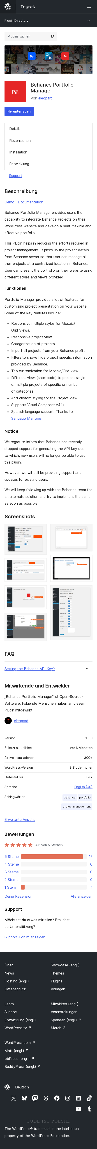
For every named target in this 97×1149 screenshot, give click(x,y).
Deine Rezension (18, 896)
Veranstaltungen (64, 1012)
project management (77, 806)
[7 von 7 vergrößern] (86, 591)
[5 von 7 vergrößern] (86, 530)
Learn (9, 1004)
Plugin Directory (16, 20)
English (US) (83, 787)
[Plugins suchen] (52, 36)
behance (70, 797)
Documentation (30, 202)
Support (15, 175)
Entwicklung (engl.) (20, 1020)
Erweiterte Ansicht (20, 819)
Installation (18, 152)
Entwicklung (19, 164)
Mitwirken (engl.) (65, 1004)
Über (9, 965)
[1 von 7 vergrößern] (40, 530)
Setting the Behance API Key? (30, 669)
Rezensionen (20, 140)
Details (15, 128)
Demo (9, 202)
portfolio (85, 797)
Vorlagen (58, 989)
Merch (58, 1028)
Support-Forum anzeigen (25, 937)
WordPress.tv (18, 1028)
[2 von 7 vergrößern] (40, 564)
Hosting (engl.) (17, 981)
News (9, 973)
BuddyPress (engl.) (23, 1066)
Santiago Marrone (26, 418)
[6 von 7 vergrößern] (86, 561)
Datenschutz (15, 989)
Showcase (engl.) (65, 965)
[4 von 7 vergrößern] (40, 619)
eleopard (45, 98)
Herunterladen (19, 111)
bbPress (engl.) (19, 1058)
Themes (57, 973)
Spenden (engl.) (66, 1020)
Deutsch (22, 1087)
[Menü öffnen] (90, 7)
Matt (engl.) (17, 1050)
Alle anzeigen (81, 896)
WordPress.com (20, 1042)
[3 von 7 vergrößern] (40, 591)
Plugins (56, 981)
